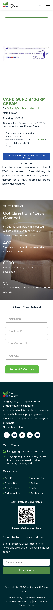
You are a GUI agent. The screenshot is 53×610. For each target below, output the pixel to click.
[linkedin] (30, 435)
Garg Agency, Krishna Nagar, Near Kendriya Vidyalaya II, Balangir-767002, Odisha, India (27, 460)
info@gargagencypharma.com (25, 451)
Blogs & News (12, 488)
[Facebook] (7, 435)
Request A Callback (22, 369)
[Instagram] (14, 435)
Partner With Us (13, 493)
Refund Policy (25, 601)
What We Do (37, 478)
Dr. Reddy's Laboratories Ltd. (22, 108)
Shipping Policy (26, 605)
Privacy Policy (15, 597)
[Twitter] (22, 435)
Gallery (34, 483)
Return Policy (40, 601)
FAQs (34, 488)
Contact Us (37, 493)
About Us (9, 478)
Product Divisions (13, 483)
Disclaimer (29, 597)
